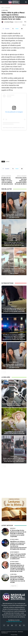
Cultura (14, 429)
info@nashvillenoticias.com (14, 621)
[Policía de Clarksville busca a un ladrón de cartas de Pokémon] (14, 393)
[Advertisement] (14, 146)
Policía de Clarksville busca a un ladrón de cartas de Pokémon (14, 404)
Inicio (2, 7)
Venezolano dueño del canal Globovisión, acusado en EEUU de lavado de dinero (21, 181)
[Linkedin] (12, 625)
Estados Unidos (14, 332)
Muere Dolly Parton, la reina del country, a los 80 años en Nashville (14, 432)
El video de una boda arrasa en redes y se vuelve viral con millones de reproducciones (7, 181)
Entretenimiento (13, 212)
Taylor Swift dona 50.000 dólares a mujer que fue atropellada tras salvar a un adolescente (14, 215)
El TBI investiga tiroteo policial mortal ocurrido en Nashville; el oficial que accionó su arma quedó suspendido (14, 310)
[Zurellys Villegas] (2, 22)
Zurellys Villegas (9, 21)
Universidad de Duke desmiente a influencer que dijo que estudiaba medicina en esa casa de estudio (14, 243)
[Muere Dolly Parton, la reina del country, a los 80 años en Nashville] (14, 421)
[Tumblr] (20, 625)
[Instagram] (8, 625)
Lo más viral (7, 7)
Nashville (14, 306)
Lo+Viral (7, 161)
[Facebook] (4, 625)
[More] (21, 28)
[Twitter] (23, 625)
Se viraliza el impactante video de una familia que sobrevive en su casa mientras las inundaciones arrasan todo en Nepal (14, 271)
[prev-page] (2, 278)
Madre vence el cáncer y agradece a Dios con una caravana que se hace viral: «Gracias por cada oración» (14, 460)
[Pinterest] (16, 625)
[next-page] (5, 278)
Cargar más (13, 585)
